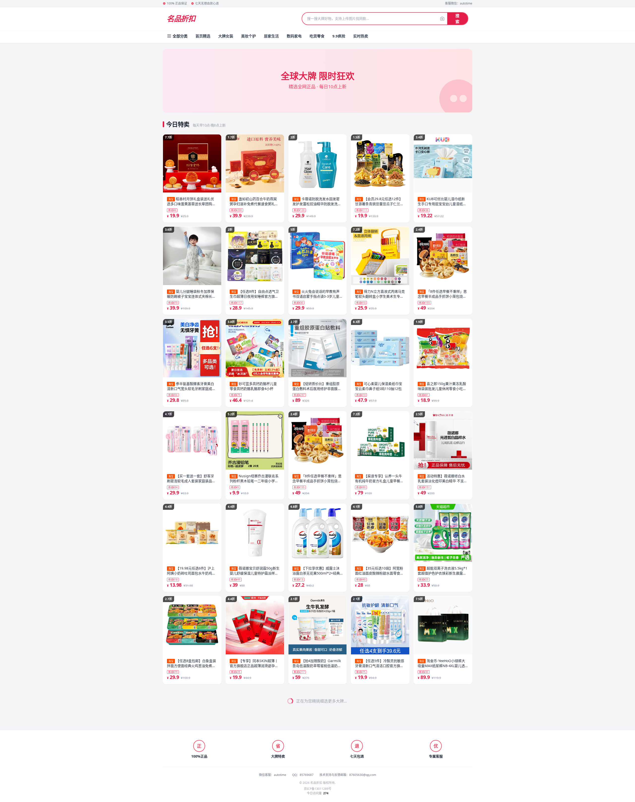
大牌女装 (225, 35)
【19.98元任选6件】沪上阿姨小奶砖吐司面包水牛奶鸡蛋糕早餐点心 (191, 571)
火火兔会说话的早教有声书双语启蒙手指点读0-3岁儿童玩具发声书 (253, 663)
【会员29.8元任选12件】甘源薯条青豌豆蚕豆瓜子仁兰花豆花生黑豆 (316, 386)
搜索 (457, 18)
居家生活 (271, 35)
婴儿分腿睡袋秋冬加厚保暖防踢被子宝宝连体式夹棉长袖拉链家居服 (191, 294)
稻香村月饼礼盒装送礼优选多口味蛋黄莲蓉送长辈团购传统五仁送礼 (191, 201)
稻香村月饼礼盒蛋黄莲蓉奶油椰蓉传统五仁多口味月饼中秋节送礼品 (442, 201)
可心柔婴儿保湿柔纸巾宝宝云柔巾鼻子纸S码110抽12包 (316, 571)
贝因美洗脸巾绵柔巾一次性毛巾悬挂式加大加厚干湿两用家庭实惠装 (442, 663)
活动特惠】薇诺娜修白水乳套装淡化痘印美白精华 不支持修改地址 (380, 478)
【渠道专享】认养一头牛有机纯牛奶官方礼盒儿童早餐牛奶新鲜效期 (316, 663)
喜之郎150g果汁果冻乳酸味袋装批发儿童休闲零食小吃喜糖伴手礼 (379, 386)
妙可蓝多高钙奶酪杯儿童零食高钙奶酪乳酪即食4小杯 (253, 201)
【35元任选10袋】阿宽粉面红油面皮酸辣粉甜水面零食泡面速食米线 (316, 756)
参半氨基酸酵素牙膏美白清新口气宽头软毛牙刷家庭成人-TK (192, 386)
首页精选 (202, 35)
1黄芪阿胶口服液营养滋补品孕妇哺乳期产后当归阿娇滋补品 (442, 478)
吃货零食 (317, 35)
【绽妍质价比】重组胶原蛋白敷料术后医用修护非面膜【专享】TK (253, 756)
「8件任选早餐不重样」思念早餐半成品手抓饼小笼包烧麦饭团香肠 (379, 294)
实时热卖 (360, 35)
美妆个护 (248, 35)
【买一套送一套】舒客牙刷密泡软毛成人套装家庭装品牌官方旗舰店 (191, 478)
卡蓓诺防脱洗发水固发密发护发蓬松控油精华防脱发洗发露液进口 (254, 571)
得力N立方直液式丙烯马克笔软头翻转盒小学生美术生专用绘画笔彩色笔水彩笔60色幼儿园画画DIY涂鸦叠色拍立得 (317, 478)
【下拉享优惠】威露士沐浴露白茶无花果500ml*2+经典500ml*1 (316, 201)
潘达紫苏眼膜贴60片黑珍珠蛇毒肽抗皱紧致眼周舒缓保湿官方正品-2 (442, 571)
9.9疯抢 (338, 35)
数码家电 (294, 35)
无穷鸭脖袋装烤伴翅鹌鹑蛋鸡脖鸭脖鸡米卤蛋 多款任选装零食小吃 (442, 756)
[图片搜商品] (442, 18)
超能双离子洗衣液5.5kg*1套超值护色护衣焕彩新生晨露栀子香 (380, 571)
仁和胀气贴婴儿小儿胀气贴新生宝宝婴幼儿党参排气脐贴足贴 (379, 756)
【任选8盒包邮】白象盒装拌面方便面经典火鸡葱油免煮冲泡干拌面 (191, 663)
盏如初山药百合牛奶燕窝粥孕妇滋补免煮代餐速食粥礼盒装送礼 (191, 756)
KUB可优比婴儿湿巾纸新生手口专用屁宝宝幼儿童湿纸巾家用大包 (379, 201)
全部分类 (180, 35)
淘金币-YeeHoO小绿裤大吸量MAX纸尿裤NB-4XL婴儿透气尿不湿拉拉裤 (378, 663)
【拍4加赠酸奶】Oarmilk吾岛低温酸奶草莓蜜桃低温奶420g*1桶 (316, 294)
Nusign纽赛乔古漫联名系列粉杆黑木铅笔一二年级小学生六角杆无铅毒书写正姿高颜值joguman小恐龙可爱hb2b (254, 294)
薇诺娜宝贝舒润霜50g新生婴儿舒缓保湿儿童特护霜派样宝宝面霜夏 (255, 386)
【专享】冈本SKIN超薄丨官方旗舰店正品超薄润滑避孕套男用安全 (254, 478)
